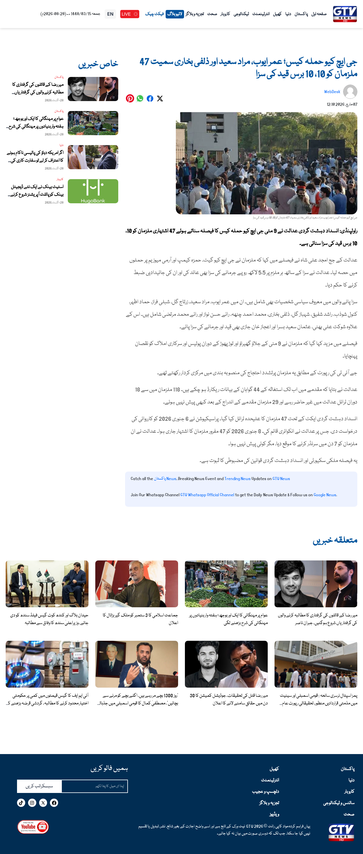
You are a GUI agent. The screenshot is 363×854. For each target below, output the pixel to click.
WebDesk (332, 92)
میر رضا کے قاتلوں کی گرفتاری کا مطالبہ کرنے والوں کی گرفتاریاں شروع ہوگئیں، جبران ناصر (38, 92)
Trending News (237, 479)
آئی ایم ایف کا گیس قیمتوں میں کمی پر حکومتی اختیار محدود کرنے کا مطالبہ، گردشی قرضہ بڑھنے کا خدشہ (47, 703)
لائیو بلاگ (174, 14)
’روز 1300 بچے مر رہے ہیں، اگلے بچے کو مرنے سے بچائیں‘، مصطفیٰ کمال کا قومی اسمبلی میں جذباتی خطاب (137, 703)
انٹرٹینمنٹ (261, 14)
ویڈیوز (274, 814)
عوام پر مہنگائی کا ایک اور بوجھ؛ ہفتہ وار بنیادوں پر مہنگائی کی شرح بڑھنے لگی (36, 127)
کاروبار (225, 14)
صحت (212, 14)
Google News (325, 495)
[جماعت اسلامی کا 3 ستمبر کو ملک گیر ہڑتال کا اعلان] (136, 584)
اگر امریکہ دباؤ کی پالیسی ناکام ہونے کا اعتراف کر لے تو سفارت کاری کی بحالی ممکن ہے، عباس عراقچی (35, 161)
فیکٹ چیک (154, 14)
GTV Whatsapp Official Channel (207, 495)
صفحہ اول (319, 14)
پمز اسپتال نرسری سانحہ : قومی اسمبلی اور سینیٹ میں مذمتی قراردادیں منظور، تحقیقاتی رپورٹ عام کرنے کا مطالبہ (318, 703)
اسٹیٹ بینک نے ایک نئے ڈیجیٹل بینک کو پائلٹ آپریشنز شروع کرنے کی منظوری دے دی (37, 195)
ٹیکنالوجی (241, 14)
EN (110, 14)
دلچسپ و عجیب (265, 792)
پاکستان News (165, 479)
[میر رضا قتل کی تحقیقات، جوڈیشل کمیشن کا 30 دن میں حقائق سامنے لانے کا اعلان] (226, 664)
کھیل (277, 14)
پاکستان (301, 14)
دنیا (288, 14)
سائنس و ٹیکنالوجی (338, 803)
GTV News (281, 479)
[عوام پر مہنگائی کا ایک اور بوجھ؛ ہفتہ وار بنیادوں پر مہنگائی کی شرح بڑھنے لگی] (226, 584)
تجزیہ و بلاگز (195, 14)
